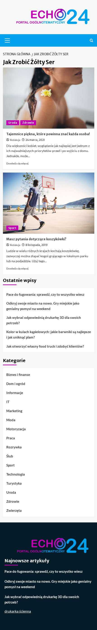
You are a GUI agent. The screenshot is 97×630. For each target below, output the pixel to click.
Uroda (12, 122)
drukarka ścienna (18, 611)
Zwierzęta (14, 510)
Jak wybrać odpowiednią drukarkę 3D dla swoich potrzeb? (43, 320)
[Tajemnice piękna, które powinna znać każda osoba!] (48, 98)
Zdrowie (28, 122)
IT (7, 402)
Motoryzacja (16, 429)
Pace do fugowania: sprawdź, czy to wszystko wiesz (45, 294)
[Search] (91, 40)
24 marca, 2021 (35, 140)
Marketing (14, 411)
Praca (10, 438)
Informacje (14, 393)
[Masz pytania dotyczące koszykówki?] (48, 203)
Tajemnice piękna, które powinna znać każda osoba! (48, 134)
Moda (10, 420)
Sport (12, 228)
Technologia (15, 474)
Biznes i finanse (18, 375)
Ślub (9, 456)
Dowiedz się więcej (17, 163)
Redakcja (15, 140)
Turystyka (14, 483)
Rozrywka (14, 447)
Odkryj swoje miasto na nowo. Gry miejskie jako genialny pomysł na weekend (42, 306)
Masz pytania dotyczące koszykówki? (36, 239)
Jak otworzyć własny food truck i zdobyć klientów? (45, 346)
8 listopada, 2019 (36, 245)
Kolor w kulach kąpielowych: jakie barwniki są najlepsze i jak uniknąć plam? (48, 334)
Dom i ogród (15, 384)
